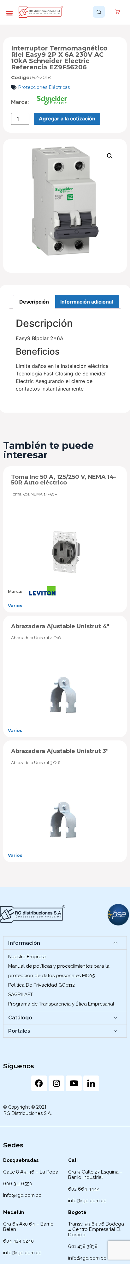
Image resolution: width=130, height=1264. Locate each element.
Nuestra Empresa (27, 957)
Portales (19, 1031)
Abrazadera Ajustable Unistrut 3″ (60, 751)
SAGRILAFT (20, 994)
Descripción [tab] (34, 302)
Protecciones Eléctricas (44, 87)
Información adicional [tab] (86, 302)
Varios (15, 605)
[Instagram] (56, 1083)
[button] (9, 13)
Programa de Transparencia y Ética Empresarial (61, 1004)
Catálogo (20, 1018)
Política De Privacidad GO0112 (41, 985)
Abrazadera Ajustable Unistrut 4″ (60, 626)
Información (24, 943)
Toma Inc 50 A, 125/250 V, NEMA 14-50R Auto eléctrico (63, 479)
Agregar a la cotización (67, 118)
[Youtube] (74, 1083)
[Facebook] (39, 1083)
